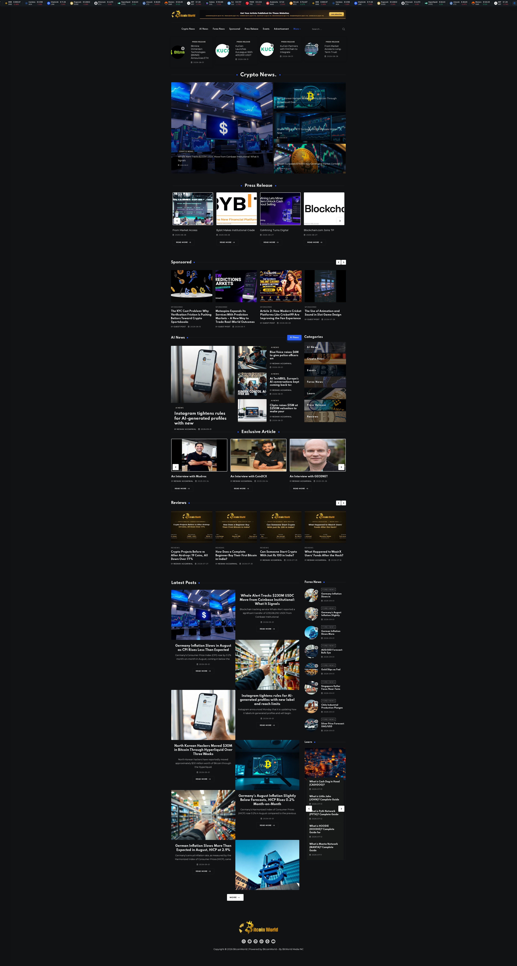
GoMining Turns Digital (230, 230)
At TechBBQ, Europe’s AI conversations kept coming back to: (284, 381)
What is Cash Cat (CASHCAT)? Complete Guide (322, 829)
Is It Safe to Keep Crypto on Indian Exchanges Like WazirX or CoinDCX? (325, 556)
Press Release (251, 29)
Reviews (175, 548)
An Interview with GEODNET (249, 476)
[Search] (343, 29)
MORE (233, 897)
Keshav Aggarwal (186, 429)
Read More (182, 242)
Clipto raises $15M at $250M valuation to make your (284, 408)
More (296, 29)
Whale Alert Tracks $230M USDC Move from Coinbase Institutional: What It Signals (267, 600)
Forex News (219, 29)
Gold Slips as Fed (330, 669)
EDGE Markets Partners (318, 230)
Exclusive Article (181, 470)
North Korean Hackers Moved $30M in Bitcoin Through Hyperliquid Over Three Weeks (203, 750)
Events (266, 29)
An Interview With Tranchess (309, 476)
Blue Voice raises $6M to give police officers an (284, 355)
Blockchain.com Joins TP (275, 230)
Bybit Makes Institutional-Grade (192, 230)
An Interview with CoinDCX (189, 476)
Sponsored (234, 29)
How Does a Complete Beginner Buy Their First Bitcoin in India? (191, 556)
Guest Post (180, 327)
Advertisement (281, 29)
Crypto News (188, 29)
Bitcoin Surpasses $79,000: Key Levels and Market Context (308, 164)
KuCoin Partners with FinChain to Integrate (289, 49)
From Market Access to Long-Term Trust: (333, 49)
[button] (177, 221)
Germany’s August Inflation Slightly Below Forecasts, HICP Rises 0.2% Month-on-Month (267, 800)
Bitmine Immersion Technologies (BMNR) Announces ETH (200, 52)
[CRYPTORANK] (514, 3)
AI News (203, 29)
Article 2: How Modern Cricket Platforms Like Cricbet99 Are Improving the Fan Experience (280, 315)
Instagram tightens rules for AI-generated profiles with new (200, 418)
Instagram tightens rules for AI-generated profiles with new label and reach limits (267, 700)
